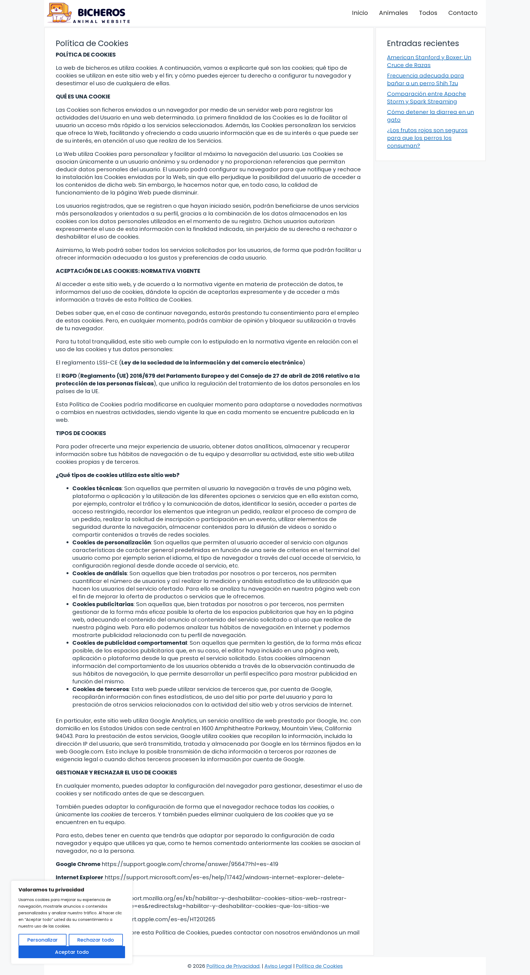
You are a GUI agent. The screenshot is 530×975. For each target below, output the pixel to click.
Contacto (463, 13)
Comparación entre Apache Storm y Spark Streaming (426, 97)
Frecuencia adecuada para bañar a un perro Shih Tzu (425, 79)
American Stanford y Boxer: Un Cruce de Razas (429, 61)
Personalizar (42, 939)
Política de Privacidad (232, 966)
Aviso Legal (278, 966)
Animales (393, 13)
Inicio (360, 13)
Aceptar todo (72, 952)
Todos (428, 13)
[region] (71, 922)
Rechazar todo (95, 939)
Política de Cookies (319, 966)
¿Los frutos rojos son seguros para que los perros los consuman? (427, 138)
